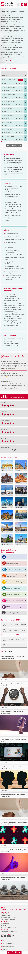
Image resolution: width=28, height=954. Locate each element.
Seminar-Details (5, 60)
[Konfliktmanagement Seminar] (22, 4)
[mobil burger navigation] (18, 4)
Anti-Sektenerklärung (8, 943)
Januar (10, 639)
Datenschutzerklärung (8, 946)
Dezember (23, 630)
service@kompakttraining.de (9, 931)
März (23, 639)
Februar (17, 639)
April (10, 645)
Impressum (5, 949)
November (16, 630)
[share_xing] (8, 952)
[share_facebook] (12, 952)
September (23, 624)
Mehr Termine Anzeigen (14, 145)
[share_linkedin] (20, 952)
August (16, 624)
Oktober (10, 630)
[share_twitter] (16, 952)
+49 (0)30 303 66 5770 (9, 927)
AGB (3, 940)
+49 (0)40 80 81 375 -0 (9, 917)
